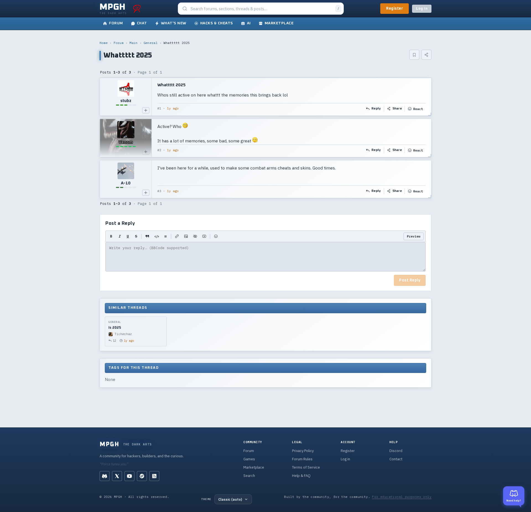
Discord (395, 450)
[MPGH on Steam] (142, 476)
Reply (376, 108)
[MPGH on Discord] (105, 476)
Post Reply (409, 280)
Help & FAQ (301, 475)
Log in (422, 9)
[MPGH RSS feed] (154, 476)
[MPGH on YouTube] (129, 476)
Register (394, 9)
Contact (395, 459)
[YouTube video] (204, 236)
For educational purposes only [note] (401, 497)
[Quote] (147, 236)
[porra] (137, 8)
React (418, 109)
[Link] (177, 236)
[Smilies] (216, 236)
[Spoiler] (195, 236)
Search (249, 475)
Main (133, 43)
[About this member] (145, 110)
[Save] (414, 55)
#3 (159, 191)
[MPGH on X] (117, 476)
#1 (159, 108)
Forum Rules (302, 459)
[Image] (186, 236)
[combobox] (261, 8)
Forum (119, 43)
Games (249, 459)
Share (397, 108)
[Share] (426, 55)
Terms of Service (306, 467)
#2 (159, 150)
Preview (413, 236)
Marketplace (253, 467)
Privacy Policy (303, 450)
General (151, 43)
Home (104, 43)
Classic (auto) (230, 499)
